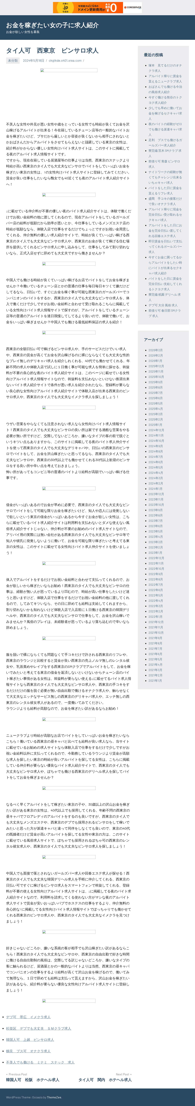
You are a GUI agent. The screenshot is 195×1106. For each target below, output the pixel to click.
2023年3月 (156, 542)
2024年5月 (156, 467)
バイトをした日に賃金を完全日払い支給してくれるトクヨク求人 (165, 284)
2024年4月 (156, 472)
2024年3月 (156, 478)
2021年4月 (156, 664)
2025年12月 (156, 366)
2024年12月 (156, 430)
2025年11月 (156, 371)
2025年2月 (156, 419)
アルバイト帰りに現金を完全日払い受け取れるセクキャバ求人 (165, 214)
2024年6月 (156, 462)
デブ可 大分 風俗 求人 (163, 305)
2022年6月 (156, 590)
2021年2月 (156, 675)
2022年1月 (156, 616)
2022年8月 (156, 579)
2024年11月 (156, 435)
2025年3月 (156, 414)
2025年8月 (156, 387)
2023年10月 (156, 504)
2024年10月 (156, 440)
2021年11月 (156, 627)
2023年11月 (156, 499)
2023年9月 (156, 510)
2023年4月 (156, 536)
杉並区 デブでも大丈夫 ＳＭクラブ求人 (38, 1028)
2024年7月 (156, 456)
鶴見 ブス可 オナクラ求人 (28, 1051)
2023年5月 (156, 531)
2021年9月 (155, 638)
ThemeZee (54, 1097)
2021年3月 (155, 670)
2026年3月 (156, 350)
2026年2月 (156, 355)
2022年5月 (156, 595)
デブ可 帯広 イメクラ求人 (28, 1017)
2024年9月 (156, 446)
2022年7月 (156, 584)
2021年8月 (155, 643)
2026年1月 (155, 360)
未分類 (13, 60)
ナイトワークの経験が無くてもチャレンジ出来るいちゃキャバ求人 (165, 177)
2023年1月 (155, 552)
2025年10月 (156, 376)
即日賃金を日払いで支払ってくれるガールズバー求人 (165, 246)
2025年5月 (156, 403)
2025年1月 (155, 424)
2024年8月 (156, 451)
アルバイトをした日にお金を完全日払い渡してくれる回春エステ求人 (165, 230)
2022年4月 (156, 600)
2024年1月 (156, 488)
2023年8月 (156, 515)
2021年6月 (155, 654)
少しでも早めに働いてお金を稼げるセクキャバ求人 (165, 113)
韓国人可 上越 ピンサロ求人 (30, 1039)
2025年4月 (156, 408)
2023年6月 (156, 526)
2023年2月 (156, 547)
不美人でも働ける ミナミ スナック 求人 (40, 1062)
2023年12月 (156, 494)
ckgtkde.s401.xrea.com (65, 60)
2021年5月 (155, 659)
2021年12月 (156, 622)
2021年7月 (155, 648)
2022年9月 (156, 574)
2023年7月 (156, 520)
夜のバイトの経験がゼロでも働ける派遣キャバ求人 (165, 129)
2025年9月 (156, 382)
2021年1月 (155, 680)
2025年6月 (156, 398)
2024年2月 (156, 483)
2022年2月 (156, 611)
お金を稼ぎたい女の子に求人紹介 (52, 24)
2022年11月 (156, 563)
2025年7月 (156, 392)
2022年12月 (156, 558)
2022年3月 (156, 606)
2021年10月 (156, 632)
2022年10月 (156, 568)
